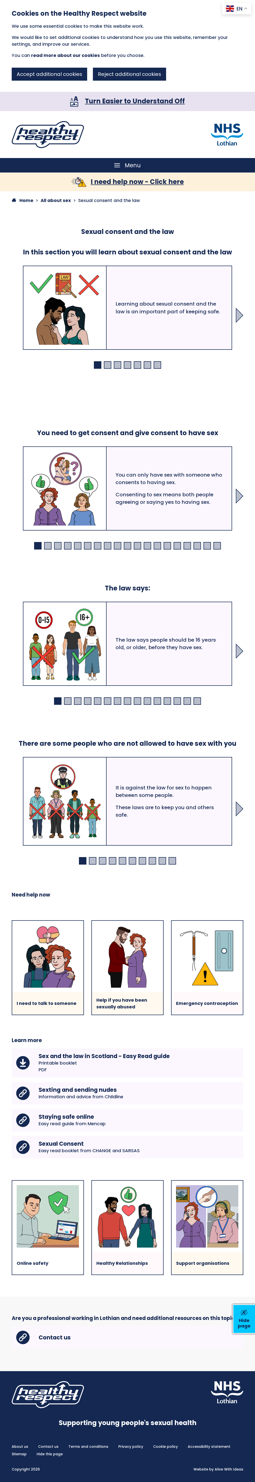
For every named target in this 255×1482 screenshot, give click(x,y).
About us (20, 1446)
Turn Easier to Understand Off (135, 101)
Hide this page (50, 1454)
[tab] (97, 365)
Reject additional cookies (129, 74)
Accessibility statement (209, 1446)
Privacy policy (130, 1446)
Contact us (48, 1446)
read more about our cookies (65, 55)
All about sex (56, 200)
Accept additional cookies (49, 74)
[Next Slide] (239, 315)
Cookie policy (165, 1446)
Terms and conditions (88, 1446)
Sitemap (19, 1454)
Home (25, 200)
